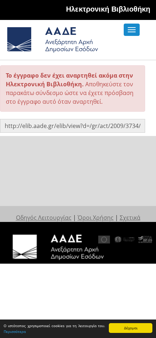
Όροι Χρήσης (96, 218)
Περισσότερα (15, 331)
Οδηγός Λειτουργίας (43, 218)
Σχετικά (130, 218)
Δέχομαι (130, 327)
